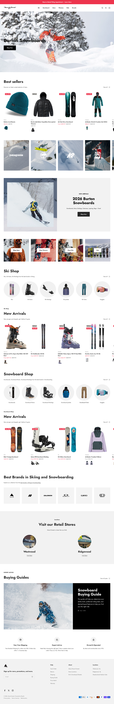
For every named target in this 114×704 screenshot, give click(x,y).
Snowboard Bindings (48, 402)
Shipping (52, 675)
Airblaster (87, 120)
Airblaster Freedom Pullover (93, 457)
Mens (53, 8)
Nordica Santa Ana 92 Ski (92, 354)
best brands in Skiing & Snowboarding (30, 483)
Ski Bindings (48, 299)
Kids (68, 8)
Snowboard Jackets (66, 402)
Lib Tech (59, 120)
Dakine (5, 120)
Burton (32, 120)
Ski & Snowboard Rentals (75, 675)
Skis (12, 299)
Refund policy (24, 698)
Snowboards (12, 402)
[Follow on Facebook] (5, 690)
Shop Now (10, 48)
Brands (74, 8)
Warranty (52, 683)
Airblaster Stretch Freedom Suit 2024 (96, 122)
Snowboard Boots (30, 402)
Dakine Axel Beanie (9, 122)
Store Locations (72, 672)
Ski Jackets (66, 299)
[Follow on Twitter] (9, 690)
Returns (52, 672)
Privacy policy (7, 698)
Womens (61, 8)
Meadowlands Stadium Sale (100, 675)
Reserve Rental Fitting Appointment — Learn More (57, 2)
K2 (31, 352)
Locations (95, 665)
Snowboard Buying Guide (89, 592)
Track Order (53, 669)
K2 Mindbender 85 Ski (37, 354)
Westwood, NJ (96, 669)
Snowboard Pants (84, 402)
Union (32, 455)
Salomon (5, 352)
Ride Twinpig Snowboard (11, 457)
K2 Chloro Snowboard (64, 457)
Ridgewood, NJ (97, 672)
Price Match (53, 680)
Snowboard (46, 8)
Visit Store (29, 555)
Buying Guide (53, 677)
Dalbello (59, 352)
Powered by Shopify (19, 696)
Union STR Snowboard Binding (40, 457)
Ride (5, 455)
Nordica (86, 352)
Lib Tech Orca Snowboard (65, 122)
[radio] (6, 128)
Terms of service (15, 698)
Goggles (102, 299)
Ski (39, 8)
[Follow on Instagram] (13, 690)
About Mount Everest (73, 669)
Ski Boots (30, 299)
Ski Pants (84, 299)
